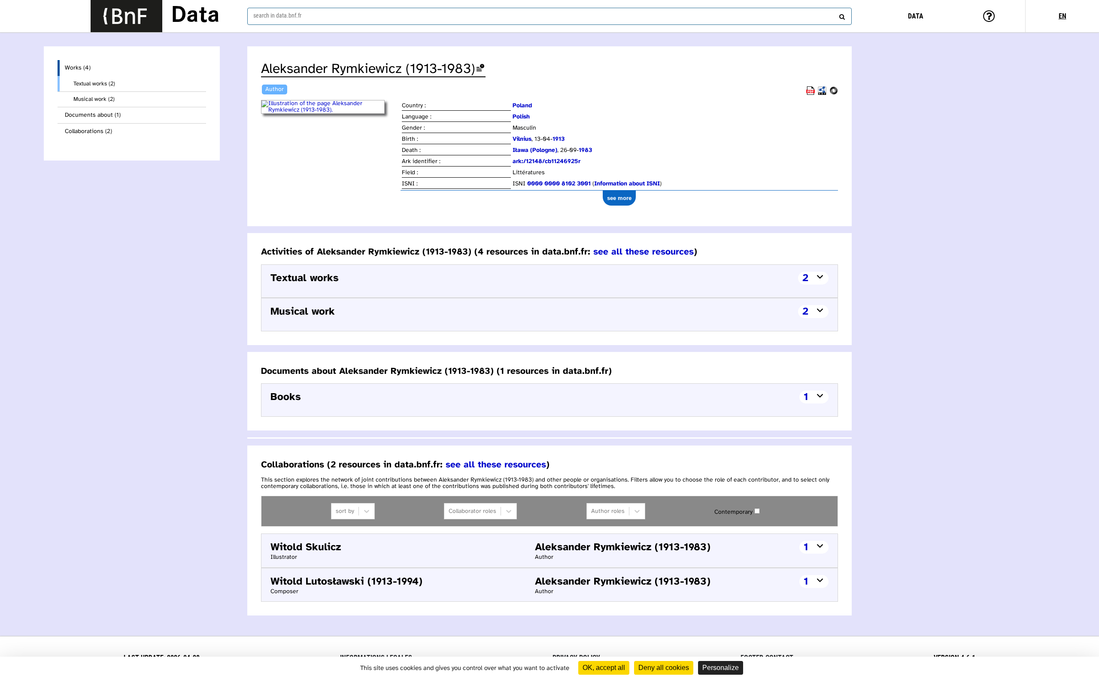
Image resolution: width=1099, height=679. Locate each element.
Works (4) (78, 68)
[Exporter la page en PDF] (810, 93)
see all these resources (643, 252)
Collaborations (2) (88, 131)
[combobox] (549, 16)
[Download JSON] (833, 93)
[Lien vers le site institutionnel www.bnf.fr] (126, 16)
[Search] (841, 15)
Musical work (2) (94, 99)
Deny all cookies (663, 667)
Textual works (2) (94, 84)
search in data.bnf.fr (277, 15)
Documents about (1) (93, 115)
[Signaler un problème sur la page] (480, 69)
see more (619, 198)
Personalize (720, 667)
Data (195, 16)
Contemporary (733, 512)
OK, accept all (604, 667)
